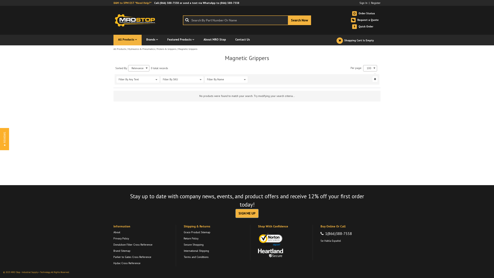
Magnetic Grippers (187, 48)
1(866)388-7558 (338, 233)
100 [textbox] (369, 68)
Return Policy (191, 238)
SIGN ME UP (247, 213)
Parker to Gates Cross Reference (132, 257)
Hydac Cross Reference (126, 263)
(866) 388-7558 (169, 2)
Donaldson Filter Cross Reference (132, 244)
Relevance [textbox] (138, 68)
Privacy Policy (121, 238)
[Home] (136, 20)
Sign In (363, 2)
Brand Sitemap (121, 251)
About (116, 232)
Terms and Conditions (196, 257)
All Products (119, 48)
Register (376, 2)
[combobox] (247, 20)
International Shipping (196, 251)
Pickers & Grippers (166, 48)
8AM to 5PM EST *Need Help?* (132, 2)
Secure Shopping (194, 244)
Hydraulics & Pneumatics (141, 48)
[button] (4, 139)
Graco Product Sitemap (197, 232)
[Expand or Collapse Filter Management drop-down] (375, 79)
